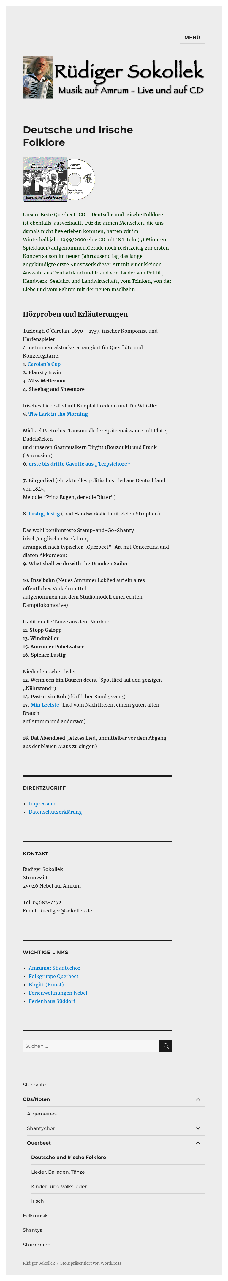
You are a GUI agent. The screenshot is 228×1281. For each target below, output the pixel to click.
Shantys (32, 1230)
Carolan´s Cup (44, 364)
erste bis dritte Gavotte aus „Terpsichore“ (79, 464)
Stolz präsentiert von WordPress (90, 1263)
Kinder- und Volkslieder (59, 1186)
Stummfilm (36, 1244)
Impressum (42, 804)
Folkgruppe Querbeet (54, 976)
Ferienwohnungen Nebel (58, 993)
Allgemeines (42, 1114)
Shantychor (41, 1128)
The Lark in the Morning (58, 414)
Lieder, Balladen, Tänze (58, 1172)
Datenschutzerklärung (55, 812)
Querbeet (39, 1143)
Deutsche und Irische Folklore (68, 1157)
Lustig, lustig (44, 514)
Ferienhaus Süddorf (52, 1001)
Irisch (37, 1201)
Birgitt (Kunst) (46, 985)
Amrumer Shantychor (54, 968)
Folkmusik (35, 1215)
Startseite (34, 1085)
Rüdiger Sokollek (39, 1263)
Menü (192, 37)
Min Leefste (45, 705)
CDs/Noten (36, 1099)
